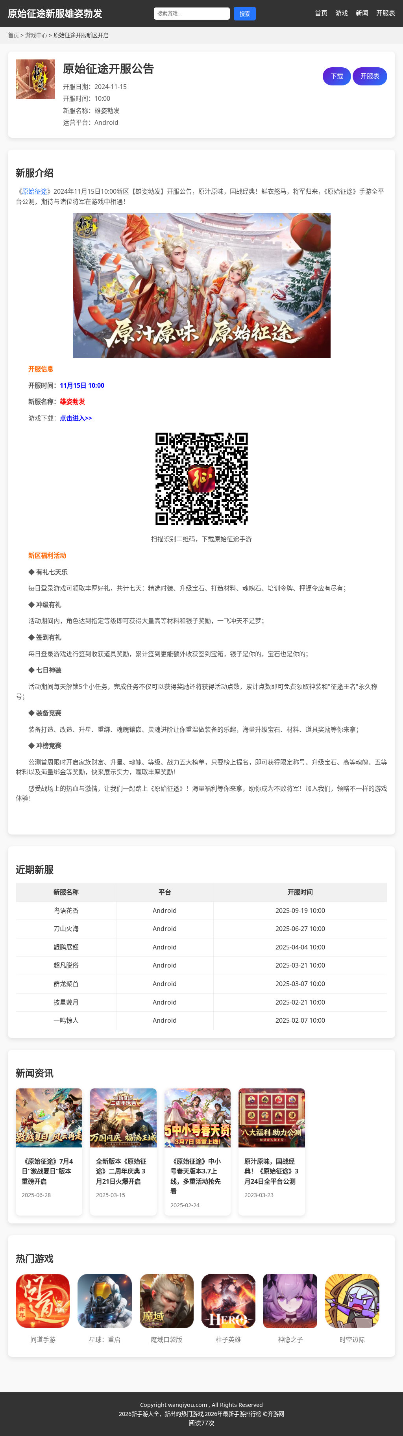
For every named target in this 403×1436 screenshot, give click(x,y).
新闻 (362, 13)
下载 (337, 76)
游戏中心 (36, 35)
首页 (321, 13)
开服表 (385, 13)
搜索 (245, 14)
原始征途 (34, 191)
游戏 (341, 13)
